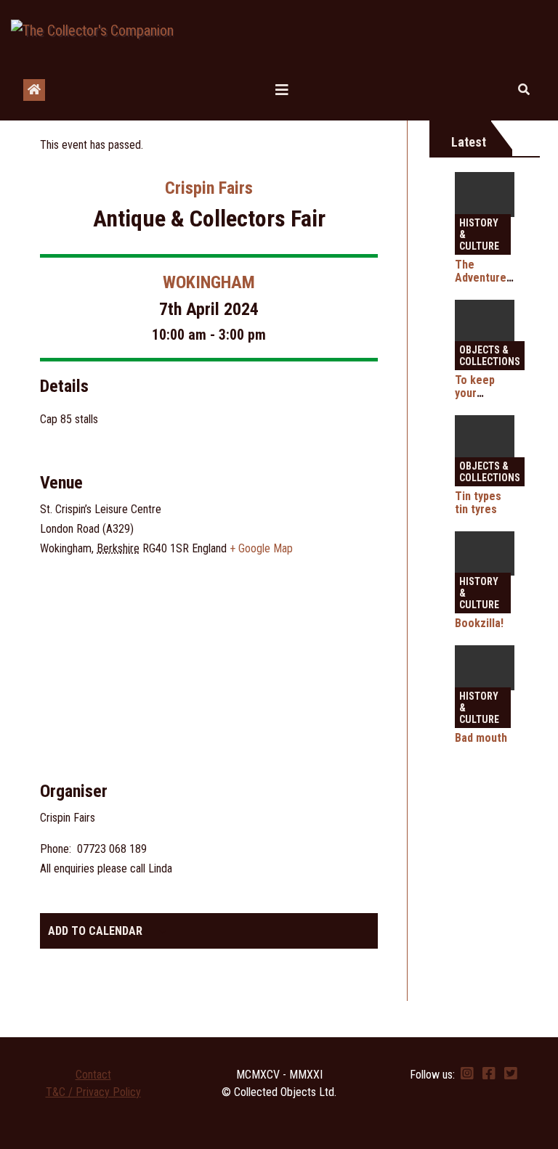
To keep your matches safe (476, 399)
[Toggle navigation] (282, 90)
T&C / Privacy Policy (93, 1092)
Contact (93, 1074)
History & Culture (479, 234)
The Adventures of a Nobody (484, 278)
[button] (524, 90)
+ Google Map (261, 548)
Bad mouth (481, 738)
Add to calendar (95, 931)
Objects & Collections (489, 355)
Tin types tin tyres (478, 502)
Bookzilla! (479, 623)
